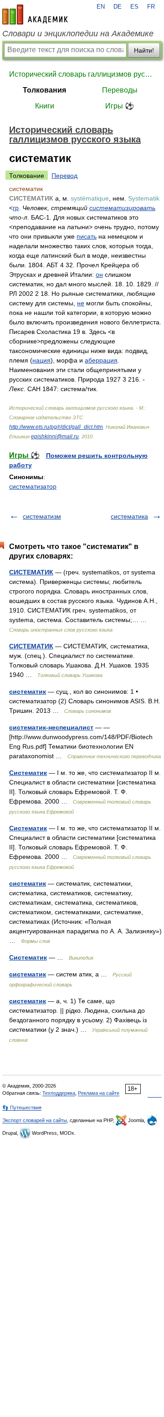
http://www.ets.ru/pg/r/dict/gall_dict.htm (56, 427)
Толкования (44, 90)
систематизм (42, 516)
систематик (27, 691)
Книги (44, 106)
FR (151, 7)
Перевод (64, 175)
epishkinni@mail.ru (55, 436)
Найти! (144, 50)
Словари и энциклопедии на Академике (78, 33)
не (80, 303)
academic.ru (35, 15)
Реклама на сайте (98, 1093)
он (99, 274)
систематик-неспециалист (51, 727)
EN (101, 7)
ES (134, 7)
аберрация (101, 360)
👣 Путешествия (21, 1107)
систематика (129, 516)
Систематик (28, 772)
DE (117, 7)
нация (41, 360)
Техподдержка (58, 1093)
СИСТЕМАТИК (31, 572)
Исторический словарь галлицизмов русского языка (82, 74)
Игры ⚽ (119, 106)
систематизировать (122, 207)
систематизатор (32, 486)
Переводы (120, 90)
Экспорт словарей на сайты (34, 1120)
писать (87, 236)
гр (16, 207)
